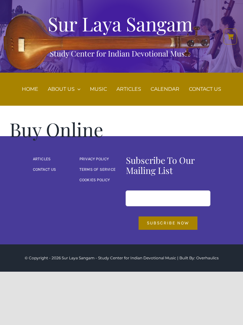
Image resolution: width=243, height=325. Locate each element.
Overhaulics (207, 257)
